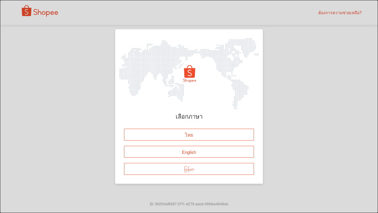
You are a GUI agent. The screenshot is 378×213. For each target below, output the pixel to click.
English (189, 152)
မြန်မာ (189, 169)
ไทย (189, 135)
